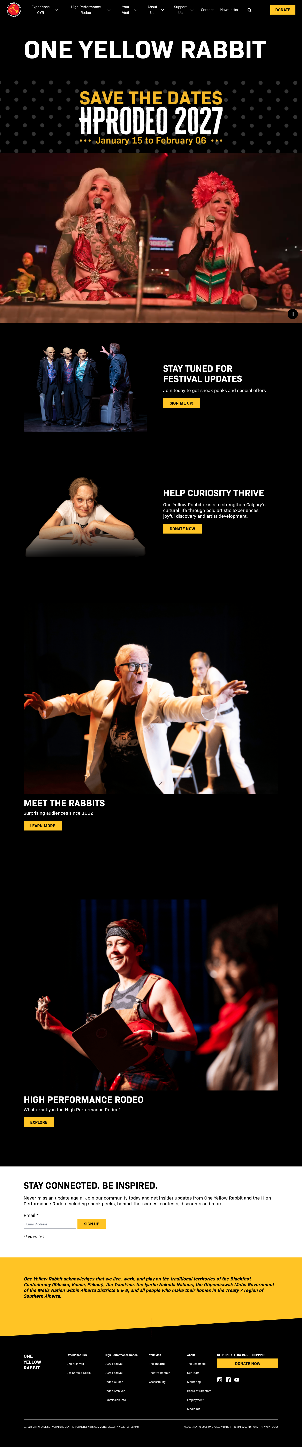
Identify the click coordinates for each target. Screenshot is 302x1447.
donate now (182, 528)
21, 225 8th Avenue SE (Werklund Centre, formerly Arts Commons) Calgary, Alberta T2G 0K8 (81, 1426)
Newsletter (229, 9)
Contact (207, 9)
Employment (195, 1400)
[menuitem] (43, 9)
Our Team (193, 1373)
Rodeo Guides (114, 1382)
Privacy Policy (269, 1426)
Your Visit (155, 1355)
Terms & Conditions (246, 1426)
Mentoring (194, 1382)
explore (38, 1122)
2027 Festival (114, 1364)
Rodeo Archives (115, 1391)
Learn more (42, 825)
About (191, 1355)
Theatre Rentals (159, 1373)
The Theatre (157, 1364)
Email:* (31, 1215)
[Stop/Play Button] (292, 313)
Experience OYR (77, 1355)
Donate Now (248, 1363)
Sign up (91, 1223)
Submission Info (115, 1400)
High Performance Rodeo (121, 1355)
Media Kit (193, 1409)
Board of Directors (199, 1391)
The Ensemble (196, 1364)
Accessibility (157, 1382)
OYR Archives (75, 1364)
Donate (282, 9)
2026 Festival (114, 1373)
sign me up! (181, 403)
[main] (151, 592)
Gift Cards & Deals (79, 1373)
